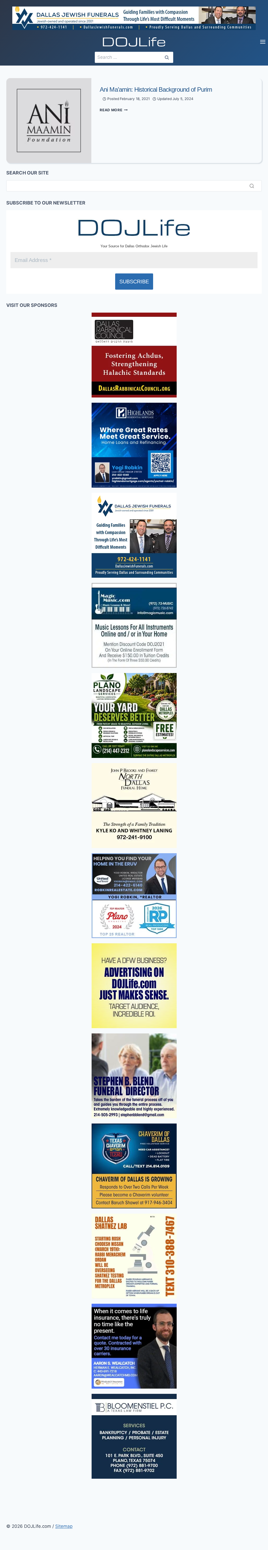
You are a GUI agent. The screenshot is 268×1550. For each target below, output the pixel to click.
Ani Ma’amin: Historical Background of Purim (156, 89)
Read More (114, 110)
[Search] (251, 185)
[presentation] (48, 120)
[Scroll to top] (5, 1399)
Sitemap (63, 1526)
